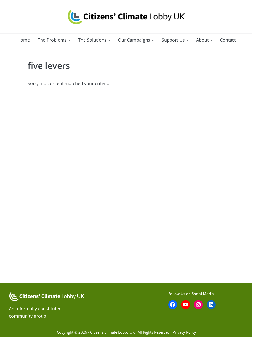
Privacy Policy (184, 332)
